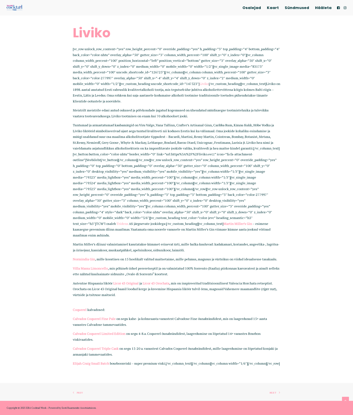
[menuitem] (252, 7)
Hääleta (323, 7)
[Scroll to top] (345, 400)
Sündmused (297, 7)
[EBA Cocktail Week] (14, 7)
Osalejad (252, 7)
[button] (338, 7)
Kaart (273, 7)
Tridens (122, 223)
